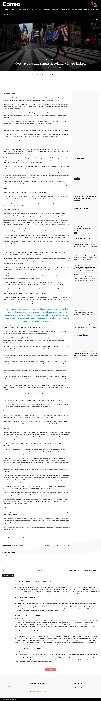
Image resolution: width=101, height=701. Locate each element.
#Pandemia (21, 545)
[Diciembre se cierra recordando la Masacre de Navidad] (86, 188)
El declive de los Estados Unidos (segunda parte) (34, 631)
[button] (97, 19)
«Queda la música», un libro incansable (84, 267)
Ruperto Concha (47, 67)
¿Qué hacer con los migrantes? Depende (84, 256)
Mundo (47, 59)
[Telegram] (63, 74)
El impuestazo (79, 177)
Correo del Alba (13, 699)
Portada (53, 59)
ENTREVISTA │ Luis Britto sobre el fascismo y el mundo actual (84, 229)
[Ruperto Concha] (39, 68)
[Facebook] (88, 19)
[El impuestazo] (86, 169)
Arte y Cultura (78, 242)
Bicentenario (76, 179)
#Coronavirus (14, 545)
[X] (93, 19)
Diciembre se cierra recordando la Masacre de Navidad (85, 197)
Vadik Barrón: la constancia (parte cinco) (85, 324)
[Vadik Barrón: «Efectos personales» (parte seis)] (86, 343)
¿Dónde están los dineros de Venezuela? (84, 312)
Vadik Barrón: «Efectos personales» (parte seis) (33, 582)
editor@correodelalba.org (40, 691)
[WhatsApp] (59, 74)
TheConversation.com (21, 523)
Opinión (76, 310)
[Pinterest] (56, 74)
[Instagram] (91, 19)
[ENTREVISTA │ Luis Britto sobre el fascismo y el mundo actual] (86, 219)
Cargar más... (50, 669)
